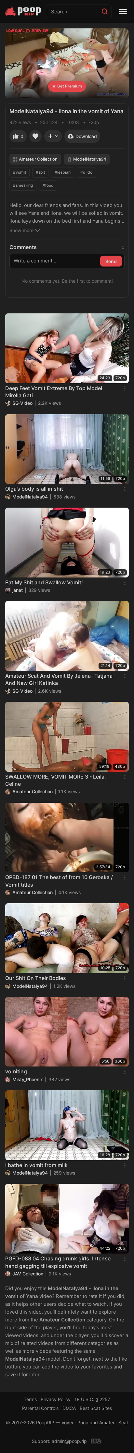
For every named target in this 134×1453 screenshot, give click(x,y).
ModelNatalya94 (89, 159)
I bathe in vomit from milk (36, 1165)
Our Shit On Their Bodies (35, 978)
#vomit (19, 172)
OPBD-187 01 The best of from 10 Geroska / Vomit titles (59, 881)
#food (48, 185)
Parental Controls (40, 1408)
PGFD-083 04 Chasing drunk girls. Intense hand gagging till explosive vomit (58, 1262)
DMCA (69, 1408)
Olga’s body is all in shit (34, 488)
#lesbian (63, 172)
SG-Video (22, 403)
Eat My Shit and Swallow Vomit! (44, 582)
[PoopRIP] (23, 11)
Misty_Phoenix (27, 1079)
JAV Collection (27, 1273)
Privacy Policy (56, 1399)
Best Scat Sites (96, 1408)
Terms (30, 1399)
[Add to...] (53, 136)
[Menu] (123, 11)
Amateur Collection (38, 159)
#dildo (86, 172)
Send (111, 261)
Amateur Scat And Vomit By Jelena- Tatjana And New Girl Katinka (59, 679)
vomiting (16, 1071)
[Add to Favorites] (35, 136)
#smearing (23, 185)
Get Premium (69, 86)
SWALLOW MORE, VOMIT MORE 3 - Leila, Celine (55, 780)
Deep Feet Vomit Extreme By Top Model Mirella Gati (53, 392)
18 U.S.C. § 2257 (92, 1399)
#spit (40, 172)
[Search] (104, 11)
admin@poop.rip (69, 1441)
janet (17, 590)
